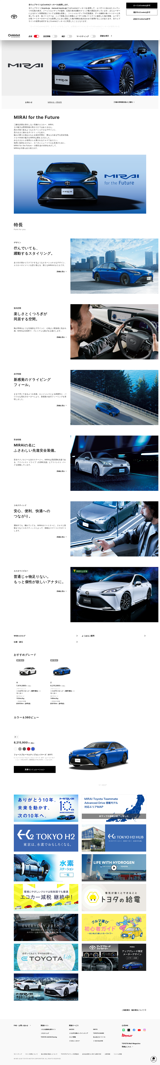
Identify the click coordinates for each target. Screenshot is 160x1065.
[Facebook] (134, 1030)
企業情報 (107, 1054)
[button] (154, 1059)
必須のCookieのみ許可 (141, 19)
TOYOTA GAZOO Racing (49, 1037)
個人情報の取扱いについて (49, 1054)
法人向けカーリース (99, 1037)
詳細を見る (61, 271)
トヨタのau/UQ (98, 1041)
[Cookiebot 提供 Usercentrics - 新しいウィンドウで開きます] (14, 36)
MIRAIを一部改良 (55, 102)
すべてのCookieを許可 (141, 5)
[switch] (54, 36)
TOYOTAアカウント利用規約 (70, 1054)
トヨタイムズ (45, 1033)
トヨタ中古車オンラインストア (78, 1033)
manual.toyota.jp (59, 8)
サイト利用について (31, 1054)
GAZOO (71, 1029)
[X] (129, 1030)
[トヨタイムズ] (127, 1035)
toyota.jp (46, 8)
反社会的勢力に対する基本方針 (91, 1054)
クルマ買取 (72, 1037)
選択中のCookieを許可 (141, 12)
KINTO (95, 1029)
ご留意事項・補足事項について (133, 1010)
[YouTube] (139, 1030)
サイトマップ (18, 1054)
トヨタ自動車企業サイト (48, 1029)
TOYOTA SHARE (98, 1033)
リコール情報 (118, 1054)
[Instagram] (144, 1030)
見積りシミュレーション (35, 769)
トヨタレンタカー (74, 1041)
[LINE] (123, 1030)
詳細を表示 (104, 36)
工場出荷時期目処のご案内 (123, 102)
